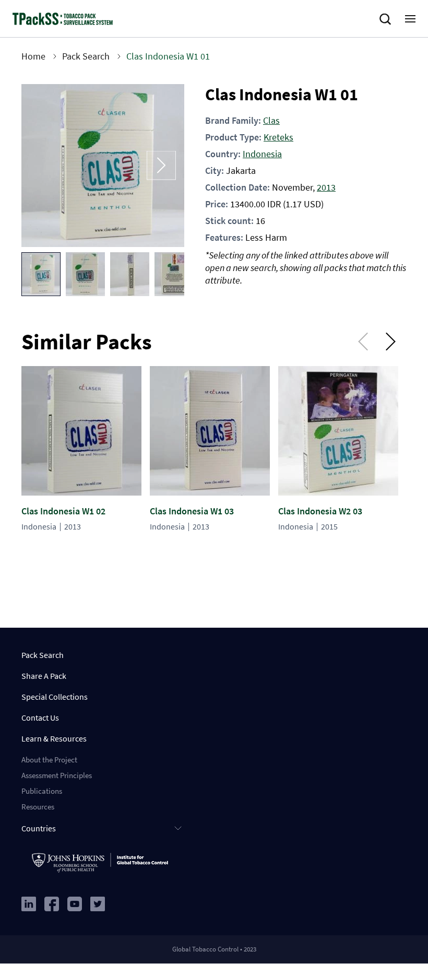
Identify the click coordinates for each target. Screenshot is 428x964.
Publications (41, 791)
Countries (38, 828)
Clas (271, 120)
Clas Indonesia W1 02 (63, 511)
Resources (37, 807)
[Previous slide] (44, 165)
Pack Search (86, 56)
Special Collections (54, 696)
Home (33, 56)
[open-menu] (410, 19)
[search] (387, 19)
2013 (326, 187)
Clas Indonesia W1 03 (192, 511)
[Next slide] (161, 165)
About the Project (49, 760)
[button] (41, 274)
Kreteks (278, 137)
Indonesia (262, 154)
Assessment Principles (56, 775)
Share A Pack (43, 676)
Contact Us (40, 717)
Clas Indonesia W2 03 (320, 511)
